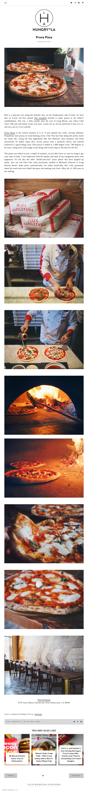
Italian (26, 721)
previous (76, 775)
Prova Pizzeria (44, 700)
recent (11, 775)
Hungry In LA (12, 790)
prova (38, 721)
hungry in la (17, 721)
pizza (32, 721)
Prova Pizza (9, 133)
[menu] (5, 3)
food (8, 721)
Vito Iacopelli (40, 118)
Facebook (38, 714)
